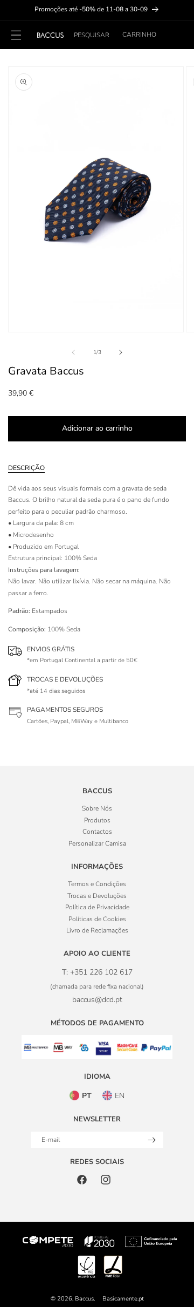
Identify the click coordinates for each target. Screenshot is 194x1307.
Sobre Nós (97, 808)
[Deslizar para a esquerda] (73, 352)
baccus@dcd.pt (97, 1000)
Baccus (84, 1299)
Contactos (97, 831)
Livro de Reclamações (97, 930)
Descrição (26, 468)
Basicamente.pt (123, 1299)
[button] (91, 35)
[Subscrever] (152, 1140)
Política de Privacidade (97, 907)
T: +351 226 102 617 (97, 972)
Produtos (97, 820)
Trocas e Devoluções (97, 895)
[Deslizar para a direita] (121, 352)
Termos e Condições (97, 884)
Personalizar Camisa (97, 843)
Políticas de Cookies (97, 919)
